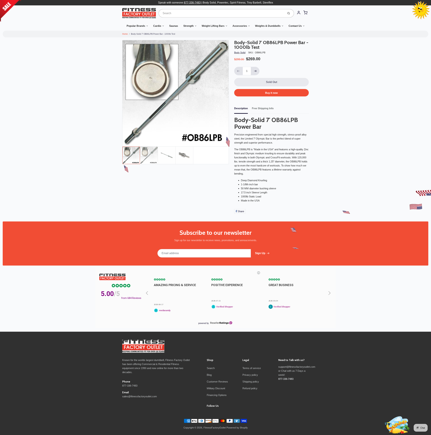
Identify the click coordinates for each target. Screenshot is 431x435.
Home (125, 34)
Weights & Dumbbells (267, 25)
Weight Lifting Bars (213, 25)
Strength (188, 25)
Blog (209, 374)
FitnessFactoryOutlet (215, 427)
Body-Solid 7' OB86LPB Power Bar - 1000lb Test (153, 34)
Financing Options (217, 395)
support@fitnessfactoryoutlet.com (296, 366)
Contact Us (295, 25)
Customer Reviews (217, 381)
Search (211, 368)
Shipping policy (250, 381)
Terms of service (251, 368)
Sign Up (260, 253)
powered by (203, 323)
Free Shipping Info (263, 108)
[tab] (243, 109)
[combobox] (221, 13)
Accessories (240, 25)
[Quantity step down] (238, 71)
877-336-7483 (192, 2)
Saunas (173, 25)
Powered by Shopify (237, 427)
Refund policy (249, 388)
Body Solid (239, 52)
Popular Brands (136, 25)
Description (241, 108)
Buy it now (271, 92)
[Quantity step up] (255, 71)
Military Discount (216, 388)
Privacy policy (250, 374)
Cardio (157, 25)
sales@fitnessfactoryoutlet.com (139, 396)
